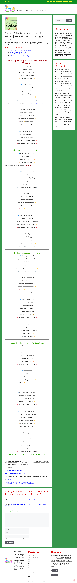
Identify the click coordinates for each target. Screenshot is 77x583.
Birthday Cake (31, 555)
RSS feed (55, 570)
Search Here (58, 18)
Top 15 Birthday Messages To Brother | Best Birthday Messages (19, 482)
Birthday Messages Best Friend (17, 53)
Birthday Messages (21, 6)
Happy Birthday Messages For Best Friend (19, 55)
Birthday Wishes (40, 6)
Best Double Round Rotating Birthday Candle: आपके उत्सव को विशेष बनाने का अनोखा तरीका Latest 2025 (63, 39)
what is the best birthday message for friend (20, 56)
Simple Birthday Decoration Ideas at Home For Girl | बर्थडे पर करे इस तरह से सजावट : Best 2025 (63, 49)
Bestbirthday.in (55, 555)
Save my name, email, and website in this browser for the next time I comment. (25, 539)
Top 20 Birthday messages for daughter (15, 473)
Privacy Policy (52, 1)
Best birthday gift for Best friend (38, 103)
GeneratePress (46, 581)
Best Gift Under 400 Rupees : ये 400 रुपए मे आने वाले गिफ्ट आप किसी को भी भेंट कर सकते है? (63, 88)
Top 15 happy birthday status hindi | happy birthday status (24, 499)
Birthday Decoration (30, 10)
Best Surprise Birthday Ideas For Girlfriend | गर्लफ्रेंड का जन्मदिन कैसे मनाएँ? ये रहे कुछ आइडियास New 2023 (63, 76)
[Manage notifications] (74, 580)
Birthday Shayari (59, 6)
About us (70, 1)
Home (48, 1)
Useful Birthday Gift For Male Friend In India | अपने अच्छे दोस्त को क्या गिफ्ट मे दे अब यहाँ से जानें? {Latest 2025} (63, 34)
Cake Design (31, 572)
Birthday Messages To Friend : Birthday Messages (20, 50)
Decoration (30, 574)
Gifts (66, 6)
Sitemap (54, 574)
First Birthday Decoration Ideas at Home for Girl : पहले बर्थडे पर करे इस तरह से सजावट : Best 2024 (63, 54)
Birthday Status (31, 6)
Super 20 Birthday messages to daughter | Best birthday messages (20, 483)
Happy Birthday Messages (11, 480)
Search (69, 20)
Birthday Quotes (49, 6)
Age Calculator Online (9, 1)
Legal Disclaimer (59, 1)
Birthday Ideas (20, 10)
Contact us (65, 1)
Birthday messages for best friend (17, 52)
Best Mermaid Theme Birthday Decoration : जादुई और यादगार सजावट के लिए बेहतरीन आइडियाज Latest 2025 (63, 44)
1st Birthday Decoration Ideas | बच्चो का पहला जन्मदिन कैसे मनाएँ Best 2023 (62, 124)
